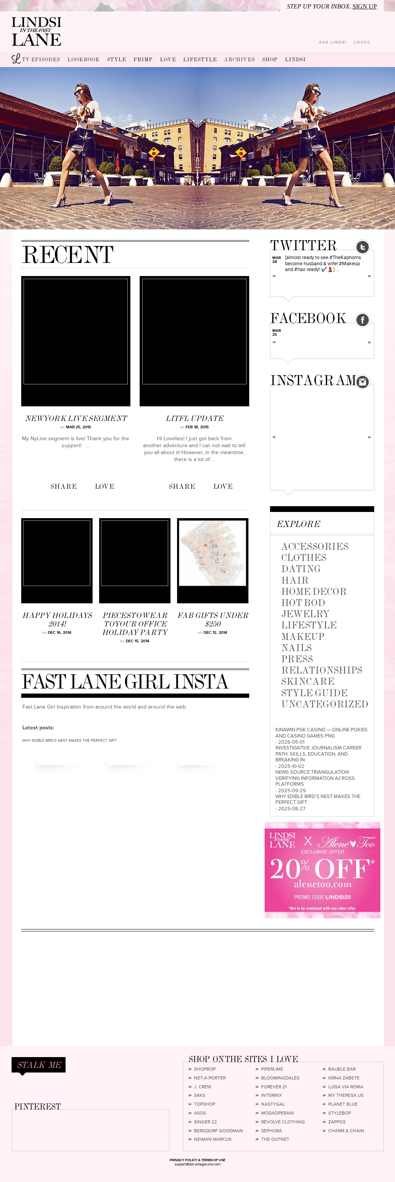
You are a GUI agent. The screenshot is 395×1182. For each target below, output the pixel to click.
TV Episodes (41, 59)
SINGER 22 (205, 1122)
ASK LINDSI (333, 42)
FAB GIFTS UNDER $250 (212, 620)
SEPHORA (271, 1131)
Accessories (314, 546)
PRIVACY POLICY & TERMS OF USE (197, 1160)
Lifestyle (309, 625)
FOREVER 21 (274, 1087)
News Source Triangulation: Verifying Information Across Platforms (315, 778)
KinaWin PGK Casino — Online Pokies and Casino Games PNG (321, 733)
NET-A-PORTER (210, 1078)
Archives (239, 59)
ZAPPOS (337, 1122)
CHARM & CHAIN (346, 1131)
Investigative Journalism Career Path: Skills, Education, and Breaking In (318, 754)
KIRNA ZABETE (344, 1078)
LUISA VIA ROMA (345, 1087)
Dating (301, 569)
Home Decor (314, 591)
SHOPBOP (205, 1069)
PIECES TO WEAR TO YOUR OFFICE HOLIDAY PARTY (134, 624)
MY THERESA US (345, 1095)
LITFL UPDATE (194, 418)
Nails (296, 648)
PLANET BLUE (343, 1104)
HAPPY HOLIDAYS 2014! (57, 620)
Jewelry (305, 614)
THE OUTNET (275, 1139)
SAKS (199, 1095)
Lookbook (84, 59)
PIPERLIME (272, 1069)
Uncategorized (324, 704)
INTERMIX (271, 1095)
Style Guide (314, 693)
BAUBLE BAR (342, 1069)
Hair (295, 580)
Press (297, 659)
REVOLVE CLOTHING (283, 1122)
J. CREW (202, 1087)
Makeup (302, 637)
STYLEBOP (339, 1113)
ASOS (200, 1113)
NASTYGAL (273, 1104)
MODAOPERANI (277, 1113)
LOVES (362, 42)
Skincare (307, 681)
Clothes (303, 557)
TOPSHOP (204, 1104)
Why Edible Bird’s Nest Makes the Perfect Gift (317, 800)
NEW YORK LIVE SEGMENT (76, 418)
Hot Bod (303, 603)
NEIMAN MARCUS (212, 1139)
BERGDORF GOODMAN (218, 1131)
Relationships (321, 670)
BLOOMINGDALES (280, 1078)
